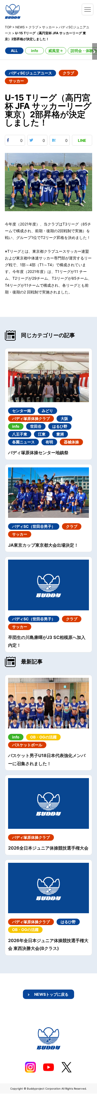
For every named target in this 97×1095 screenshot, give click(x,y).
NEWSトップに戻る (51, 994)
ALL (14, 50)
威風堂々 (55, 50)
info (34, 50)
